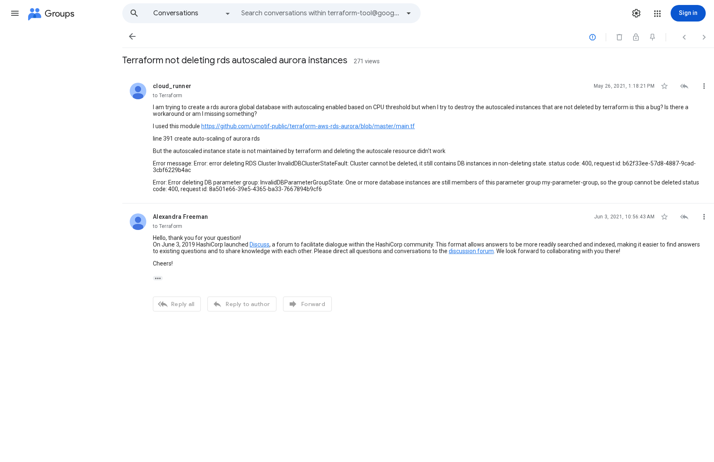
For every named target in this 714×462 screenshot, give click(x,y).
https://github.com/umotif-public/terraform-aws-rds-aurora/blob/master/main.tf (308, 126)
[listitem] (418, 138)
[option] (192, 13)
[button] (15, 13)
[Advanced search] (408, 13)
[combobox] (320, 13)
